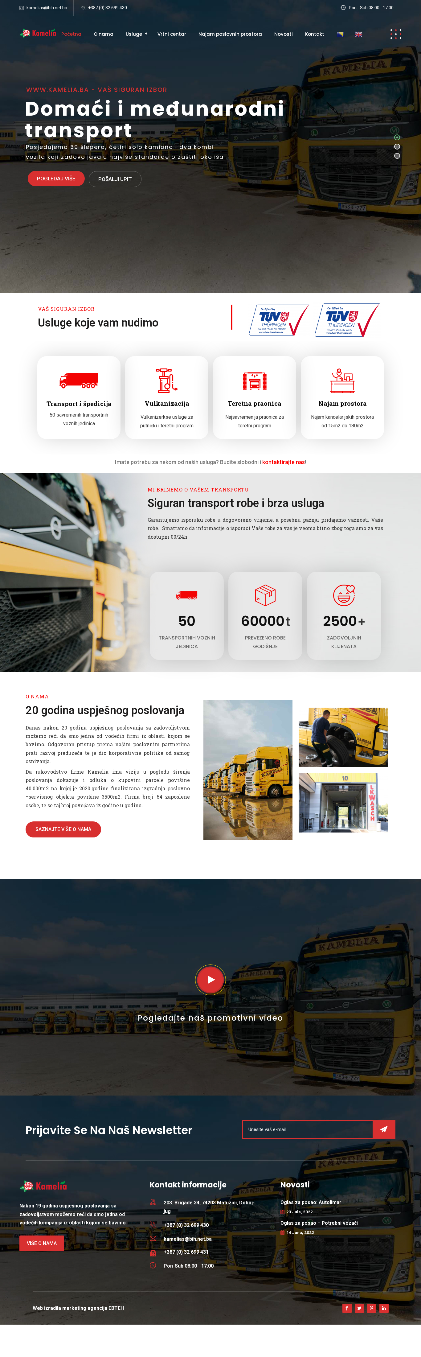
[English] (358, 34)
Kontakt (314, 34)
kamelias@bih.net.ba (47, 7)
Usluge (134, 34)
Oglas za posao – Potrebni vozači (319, 1223)
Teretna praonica (254, 403)
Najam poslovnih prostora (230, 34)
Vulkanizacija (167, 403)
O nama (103, 34)
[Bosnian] (340, 34)
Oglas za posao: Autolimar (310, 1202)
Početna (71, 34)
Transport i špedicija (79, 404)
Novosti (283, 34)
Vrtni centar (171, 34)
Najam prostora (342, 403)
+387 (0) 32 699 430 (107, 7)
